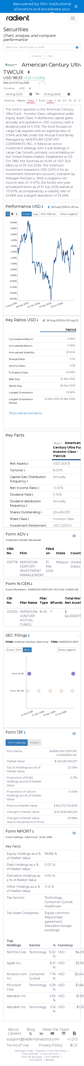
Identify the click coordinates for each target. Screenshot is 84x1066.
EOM (42, 100)
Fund (10, 649)
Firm (19, 649)
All (59, 100)
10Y (65, 100)
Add (49, 55)
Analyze (37, 55)
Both (27, 649)
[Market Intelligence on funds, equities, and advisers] (17, 18)
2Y (80, 100)
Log (35, 214)
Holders (34, 742)
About (13, 1029)
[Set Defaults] (28, 72)
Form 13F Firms (50, 1053)
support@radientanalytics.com (32, 1039)
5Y (70, 100)
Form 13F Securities (32, 1056)
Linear (27, 214)
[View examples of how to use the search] (77, 47)
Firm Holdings (16, 742)
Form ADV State (57, 1050)
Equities (41, 1050)
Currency (9, 88)
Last (50, 100)
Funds (30, 1050)
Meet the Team (56, 1029)
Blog (31, 1029)
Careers (14, 1033)
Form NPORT (52, 1056)
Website (49, 1059)
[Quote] (12, 214)
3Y (75, 100)
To (37, 93)
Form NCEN (36, 1059)
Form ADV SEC (30, 1053)
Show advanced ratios (25, 413)
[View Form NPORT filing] (74, 833)
